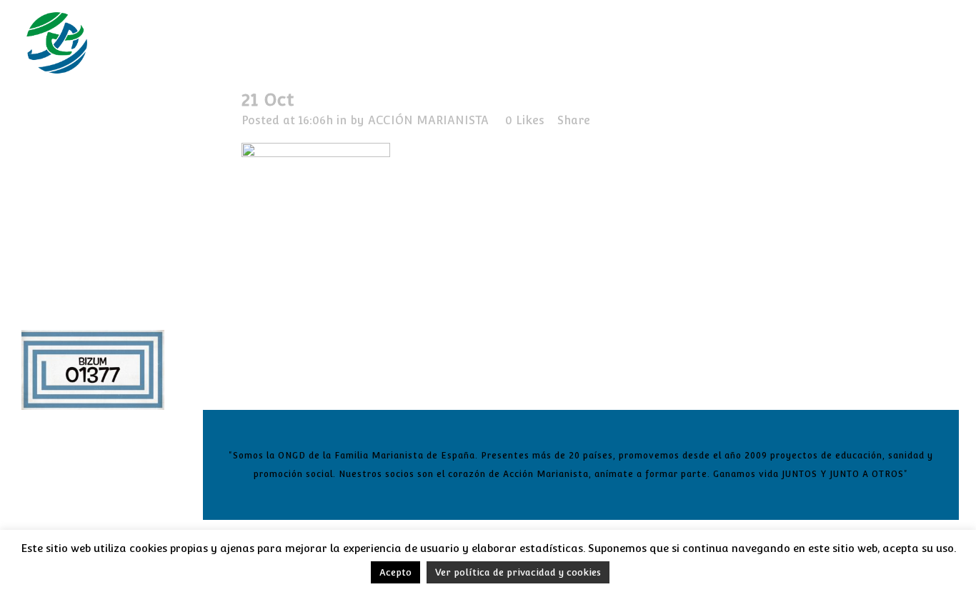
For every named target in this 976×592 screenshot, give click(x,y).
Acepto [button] (395, 572)
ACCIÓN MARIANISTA (428, 120)
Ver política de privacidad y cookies (518, 572)
